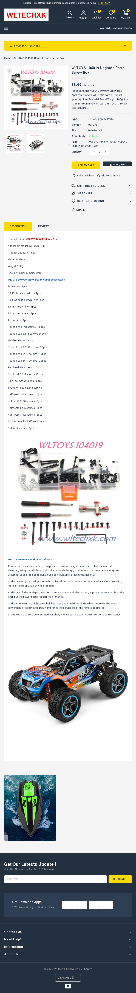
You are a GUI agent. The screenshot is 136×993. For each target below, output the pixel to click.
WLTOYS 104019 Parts (102, 141)
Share (80, 209)
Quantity (76, 151)
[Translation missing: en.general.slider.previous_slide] (3, 144)
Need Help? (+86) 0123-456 (116, 28)
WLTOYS (92, 124)
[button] (70, 15)
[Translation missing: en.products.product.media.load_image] (14, 143)
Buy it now (117, 165)
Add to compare (110, 175)
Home (7, 58)
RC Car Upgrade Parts (101, 119)
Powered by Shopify (80, 969)
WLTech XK (60, 969)
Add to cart (86, 165)
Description (18, 226)
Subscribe (120, 879)
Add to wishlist (85, 175)
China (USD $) (66, 977)
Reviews (43, 226)
